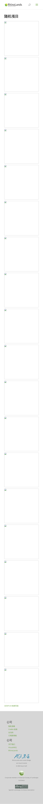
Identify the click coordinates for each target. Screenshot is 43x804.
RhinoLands (13, 750)
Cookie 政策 (12, 729)
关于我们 (11, 744)
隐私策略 (11, 726)
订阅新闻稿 (12, 735)
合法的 (10, 732)
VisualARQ (12, 747)
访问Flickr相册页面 (11, 706)
